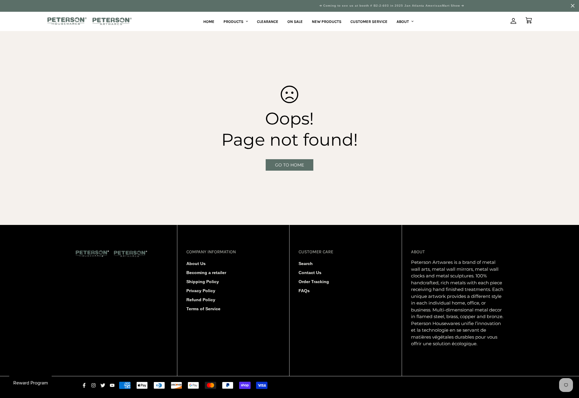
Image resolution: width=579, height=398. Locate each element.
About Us (196, 263)
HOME (208, 21)
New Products (326, 21)
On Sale (295, 21)
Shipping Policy (202, 281)
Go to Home (289, 165)
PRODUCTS (233, 21)
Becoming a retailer (206, 272)
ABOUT (403, 21)
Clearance (267, 21)
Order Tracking (314, 281)
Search (306, 263)
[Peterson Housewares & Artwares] (89, 21)
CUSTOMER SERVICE (369, 21)
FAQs (304, 290)
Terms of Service (203, 308)
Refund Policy (200, 299)
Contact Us (310, 272)
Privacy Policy (200, 290)
